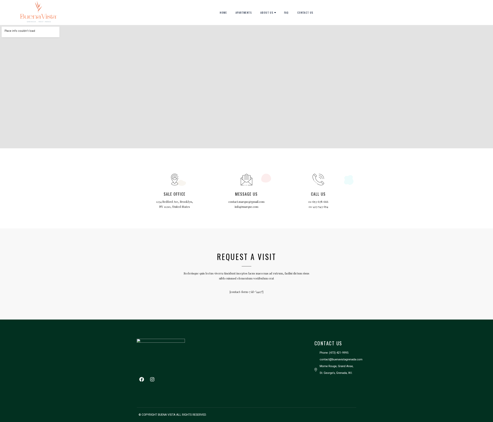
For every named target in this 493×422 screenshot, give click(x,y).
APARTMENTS (244, 12)
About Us (266, 12)
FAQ (286, 12)
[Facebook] (141, 379)
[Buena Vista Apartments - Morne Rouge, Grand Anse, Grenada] (37, 12)
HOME (223, 12)
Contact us (305, 12)
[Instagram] (152, 379)
